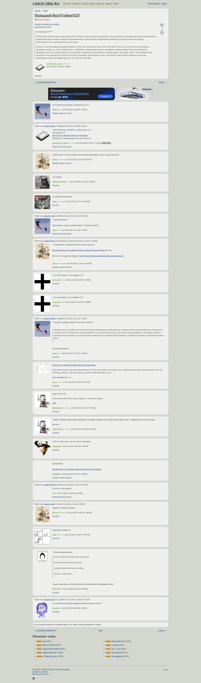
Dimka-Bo (56, 589)
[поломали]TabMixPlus (46, 82)
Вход (164, 3)
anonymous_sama (54, 64)
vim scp (115, 645)
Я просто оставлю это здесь (47, 24)
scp (43, 641)
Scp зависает (117, 656)
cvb (53, 493)
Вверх (166, 669)
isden (54, 201)
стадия (161, 82)
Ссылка (38, 76)
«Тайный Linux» (50, 656)
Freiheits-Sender (59, 182)
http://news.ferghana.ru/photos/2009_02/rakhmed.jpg (101, 256)
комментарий (49, 126)
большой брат (44, 19)
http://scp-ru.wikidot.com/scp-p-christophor (70, 135)
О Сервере (36, 669)
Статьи (84, 3)
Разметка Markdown (62, 669)
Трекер (108, 3)
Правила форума (47, 669)
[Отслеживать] (162, 32)
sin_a (54, 382)
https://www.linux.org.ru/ (40, 674)
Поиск (116, 3)
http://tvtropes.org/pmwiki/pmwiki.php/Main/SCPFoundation (77, 469)
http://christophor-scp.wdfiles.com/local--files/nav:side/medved (78, 250)
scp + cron (116, 649)
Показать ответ (58, 113)
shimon (55, 159)
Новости (67, 3)
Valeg (54, 110)
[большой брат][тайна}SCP (57, 15)
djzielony (56, 608)
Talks (45, 11)
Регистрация (154, 3)
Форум (92, 3)
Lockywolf (56, 280)
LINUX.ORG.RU (46, 3)
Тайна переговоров (50, 649)
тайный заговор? (49, 652)
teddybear (56, 446)
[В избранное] (162, 25)
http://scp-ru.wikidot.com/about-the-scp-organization (74, 365)
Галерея (76, 3)
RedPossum (57, 408)
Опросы (100, 3)
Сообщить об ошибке (40, 672)
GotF (54, 535)
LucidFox (56, 474)
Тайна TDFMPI (48, 645)
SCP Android (117, 652)
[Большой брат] (118, 641)
